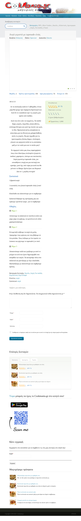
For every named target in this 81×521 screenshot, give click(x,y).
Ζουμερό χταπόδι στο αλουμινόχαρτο (27, 500)
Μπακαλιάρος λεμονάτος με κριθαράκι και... (29, 475)
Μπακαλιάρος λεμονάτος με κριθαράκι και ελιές (31, 364)
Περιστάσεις (38, 16)
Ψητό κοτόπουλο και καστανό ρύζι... (26, 492)
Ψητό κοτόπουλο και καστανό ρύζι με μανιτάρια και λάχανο (34, 381)
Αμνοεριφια (71, 25)
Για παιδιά (38, 28)
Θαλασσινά (14, 16)
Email (11, 319)
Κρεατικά (8, 16)
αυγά (17, 278)
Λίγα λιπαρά (22, 275)
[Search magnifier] (24, 26)
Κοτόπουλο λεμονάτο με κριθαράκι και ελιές (30, 373)
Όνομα (12, 313)
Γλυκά (19, 16)
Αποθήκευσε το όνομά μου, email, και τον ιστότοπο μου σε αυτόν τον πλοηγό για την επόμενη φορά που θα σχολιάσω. (40, 332)
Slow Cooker (46, 25)
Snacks (55, 25)
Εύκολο (49, 38)
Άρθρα (44, 16)
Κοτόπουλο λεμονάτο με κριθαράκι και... (28, 484)
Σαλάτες (25, 16)
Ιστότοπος (12, 326)
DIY (39, 25)
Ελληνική (19, 38)
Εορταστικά (13, 275)
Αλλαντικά (62, 25)
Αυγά (32, 28)
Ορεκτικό (33, 38)
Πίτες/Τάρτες (31, 16)
